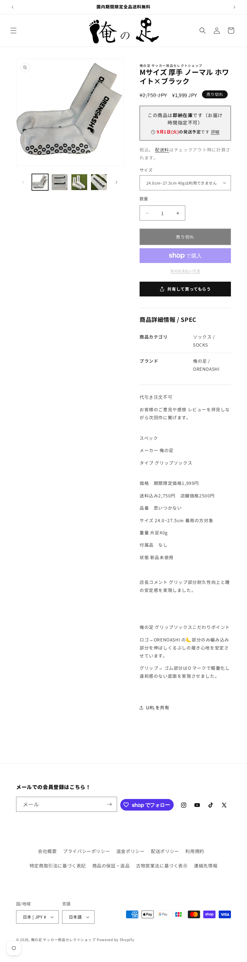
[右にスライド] (116, 182)
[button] (13, 30)
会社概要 (47, 851)
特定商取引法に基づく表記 (58, 865)
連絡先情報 (205, 865)
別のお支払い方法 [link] (185, 270)
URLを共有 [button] (157, 707)
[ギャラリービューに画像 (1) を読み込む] (40, 182)
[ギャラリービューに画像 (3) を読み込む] (79, 182)
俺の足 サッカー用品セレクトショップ (63, 939)
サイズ (146, 170)
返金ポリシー (130, 851)
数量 (144, 198)
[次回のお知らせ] (234, 7)
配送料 (162, 149)
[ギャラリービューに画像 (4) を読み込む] (99, 182)
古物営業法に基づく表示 (162, 865)
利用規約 (194, 851)
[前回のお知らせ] (12, 7)
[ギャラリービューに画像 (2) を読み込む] (59, 182)
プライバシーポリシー (86, 851)
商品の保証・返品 (111, 865)
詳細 (215, 132)
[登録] (110, 804)
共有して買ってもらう (189, 289)
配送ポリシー (165, 851)
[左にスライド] (23, 182)
